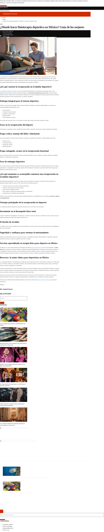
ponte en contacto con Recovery (44, 279)
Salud (1, 24)
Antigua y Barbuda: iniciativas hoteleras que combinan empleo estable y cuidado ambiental (26, 477)
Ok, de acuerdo (3, 5)
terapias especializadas (36, 247)
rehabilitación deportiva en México (9, 91)
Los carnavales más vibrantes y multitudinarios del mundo (17, 492)
